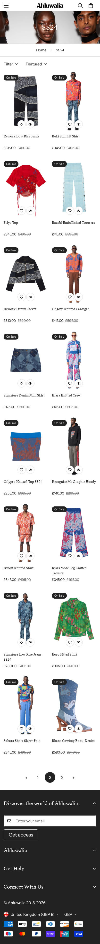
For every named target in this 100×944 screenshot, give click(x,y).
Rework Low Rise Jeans (21, 136)
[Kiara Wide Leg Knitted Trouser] (74, 533)
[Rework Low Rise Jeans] (26, 101)
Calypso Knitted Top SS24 (23, 481)
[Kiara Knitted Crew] (74, 360)
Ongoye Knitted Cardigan (71, 308)
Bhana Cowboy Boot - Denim (73, 740)
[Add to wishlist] (21, 124)
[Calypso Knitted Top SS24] (26, 446)
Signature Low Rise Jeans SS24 (23, 657)
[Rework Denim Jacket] (26, 274)
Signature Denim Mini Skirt (24, 395)
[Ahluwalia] (50, 5)
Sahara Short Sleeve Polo (22, 740)
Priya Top (11, 222)
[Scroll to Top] (91, 918)
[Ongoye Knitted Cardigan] (74, 274)
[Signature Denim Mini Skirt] (26, 360)
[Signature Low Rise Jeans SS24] (26, 619)
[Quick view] (30, 124)
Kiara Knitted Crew (66, 395)
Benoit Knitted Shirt (18, 568)
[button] (90, 5)
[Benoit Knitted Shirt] (26, 533)
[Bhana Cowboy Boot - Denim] (74, 705)
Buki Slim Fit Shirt (66, 136)
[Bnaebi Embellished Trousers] (74, 187)
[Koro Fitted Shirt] (74, 619)
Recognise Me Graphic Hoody (74, 481)
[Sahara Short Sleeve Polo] (26, 705)
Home (41, 50)
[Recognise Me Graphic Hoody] (74, 446)
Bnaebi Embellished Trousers (73, 222)
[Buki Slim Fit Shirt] (74, 101)
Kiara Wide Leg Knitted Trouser (69, 570)
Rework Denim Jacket (20, 308)
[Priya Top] (26, 187)
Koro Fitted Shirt (64, 654)
